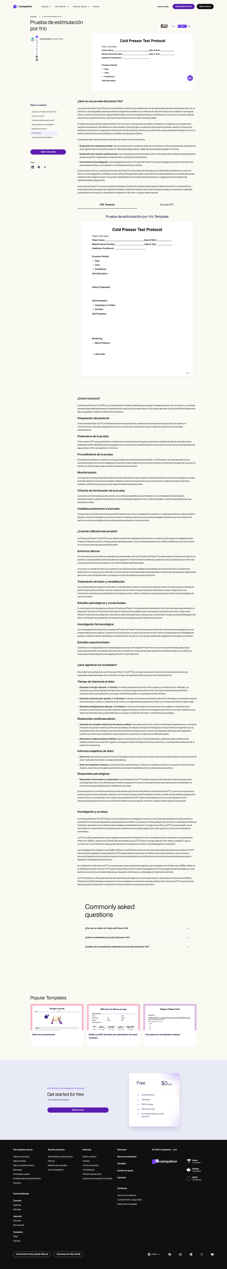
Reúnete (17, 1221)
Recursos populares (126, 1157)
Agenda (17, 1205)
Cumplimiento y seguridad (129, 1200)
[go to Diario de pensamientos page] (37, 1017)
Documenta (18, 1225)
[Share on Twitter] (45, 167)
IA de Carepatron (55, 1170)
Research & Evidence (39, 129)
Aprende (121, 1178)
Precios (96, 7)
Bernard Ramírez (44, 39)
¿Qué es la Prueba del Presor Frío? (44, 112)
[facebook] (169, 1254)
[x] (201, 1254)
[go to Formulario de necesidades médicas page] (150, 1017)
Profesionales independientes (27, 1179)
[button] (154, 1254)
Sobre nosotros (89, 1157)
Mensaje (17, 1210)
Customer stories (80, 7)
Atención (17, 1217)
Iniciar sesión (163, 7)
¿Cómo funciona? (38, 116)
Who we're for (60, 7)
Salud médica (19, 1161)
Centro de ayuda (125, 1171)
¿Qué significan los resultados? (43, 125)
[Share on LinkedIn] (32, 167)
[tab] (107, 205)
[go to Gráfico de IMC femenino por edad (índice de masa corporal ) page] (94, 1017)
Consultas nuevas (21, 1174)
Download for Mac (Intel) (68, 1254)
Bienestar (17, 1170)
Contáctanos (88, 1170)
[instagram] (180, 1254)
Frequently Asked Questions (42, 137)
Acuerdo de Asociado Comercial (97, 1179)
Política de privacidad (127, 1204)
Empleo (86, 1161)
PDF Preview (36, 133)
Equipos (17, 1183)
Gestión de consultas (57, 1166)
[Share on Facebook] (38, 167)
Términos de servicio (92, 1174)
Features (44, 7)
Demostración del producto (60, 1157)
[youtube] (212, 1254)
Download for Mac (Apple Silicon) (32, 1254)
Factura (16, 1241)
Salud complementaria (23, 1166)
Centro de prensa (90, 1166)
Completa (18, 1232)
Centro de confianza (126, 1195)
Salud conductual (21, 1157)
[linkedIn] (191, 1254)
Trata (15, 1237)
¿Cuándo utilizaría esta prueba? (43, 120)
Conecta (17, 1201)
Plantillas (121, 1164)
